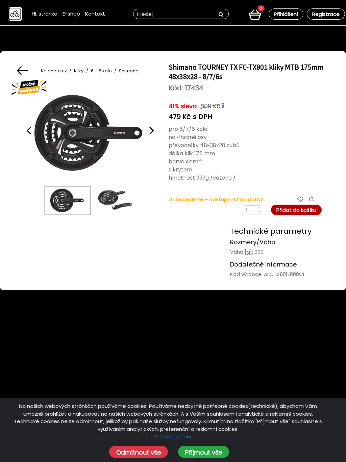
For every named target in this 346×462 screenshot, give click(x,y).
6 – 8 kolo (101, 71)
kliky (78, 71)
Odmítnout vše (138, 452)
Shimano (129, 71)
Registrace (326, 14)
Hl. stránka (44, 13)
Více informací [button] (173, 436)
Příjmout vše (203, 452)
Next (151, 130)
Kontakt (95, 13)
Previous (28, 130)
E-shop (71, 13)
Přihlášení (286, 14)
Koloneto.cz (54, 71)
